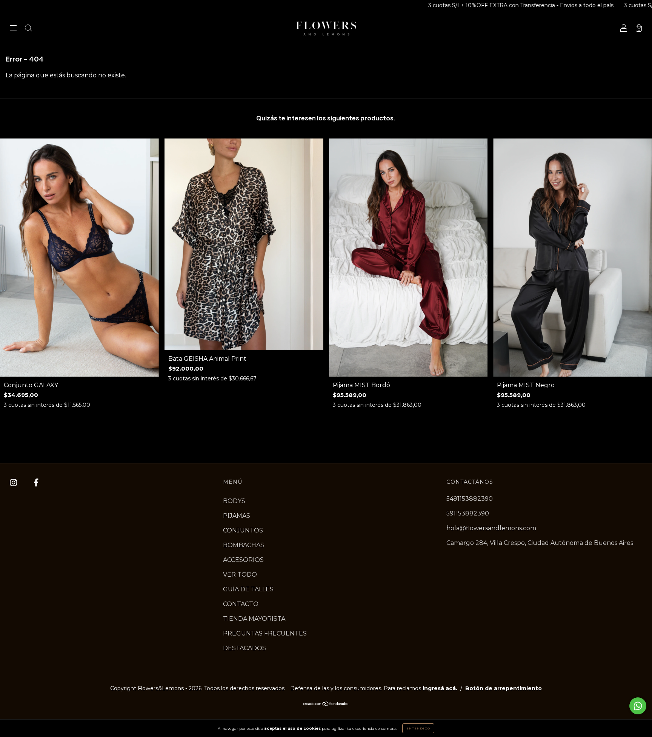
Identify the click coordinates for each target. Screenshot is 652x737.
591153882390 (467, 513)
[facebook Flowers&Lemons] (36, 482)
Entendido (418, 728)
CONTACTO (240, 604)
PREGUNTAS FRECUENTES (265, 633)
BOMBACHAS (243, 545)
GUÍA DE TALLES (248, 589)
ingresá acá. (440, 688)
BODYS (234, 501)
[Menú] (13, 28)
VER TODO (240, 574)
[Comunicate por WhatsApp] (637, 705)
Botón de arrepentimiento (503, 688)
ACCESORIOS (243, 559)
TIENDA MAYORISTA (254, 618)
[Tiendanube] (326, 704)
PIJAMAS (236, 515)
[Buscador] (28, 28)
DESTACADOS (244, 648)
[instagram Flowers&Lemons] (14, 482)
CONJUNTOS (243, 530)
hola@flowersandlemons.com (491, 528)
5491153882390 (469, 498)
